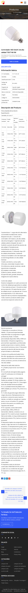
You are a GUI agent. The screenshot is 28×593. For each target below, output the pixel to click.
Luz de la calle (4, 571)
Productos (8, 13)
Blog (2, 552)
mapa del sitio (4, 554)
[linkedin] (5, 538)
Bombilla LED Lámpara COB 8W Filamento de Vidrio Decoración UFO (13, 490)
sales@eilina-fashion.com (20, 591)
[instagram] (15, 538)
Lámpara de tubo (18, 563)
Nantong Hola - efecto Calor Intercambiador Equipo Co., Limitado (7, 581)
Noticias (16, 549)
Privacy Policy (17, 554)
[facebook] (2, 538)
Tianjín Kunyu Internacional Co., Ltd (6, 583)
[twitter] (8, 538)
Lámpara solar (4, 568)
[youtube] (11, 538)
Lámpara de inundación (20, 566)
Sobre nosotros (18, 547)
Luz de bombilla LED (17, 13)
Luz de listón (17, 571)
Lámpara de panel (5, 566)
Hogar (3, 13)
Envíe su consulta (14, 61)
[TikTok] (18, 538)
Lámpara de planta (18, 568)
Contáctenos (6, 524)
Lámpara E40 (4, 563)
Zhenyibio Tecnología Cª (20, 580)
